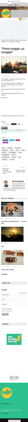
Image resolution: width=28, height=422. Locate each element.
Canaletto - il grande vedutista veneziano (20, 171)
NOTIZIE (7, 40)
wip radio (12, 159)
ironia (17, 150)
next (16, 377)
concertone (17, 147)
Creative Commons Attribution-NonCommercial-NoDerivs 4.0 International (14, 131)
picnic (23, 150)
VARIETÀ (4, 41)
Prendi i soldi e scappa (7, 269)
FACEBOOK (5, 324)
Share (5, 140)
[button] (6, 13)
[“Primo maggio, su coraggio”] (14, 64)
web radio (4, 159)
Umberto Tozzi (5, 157)
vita (19, 157)
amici (3, 147)
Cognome (4, 304)
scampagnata (5, 154)
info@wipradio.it (5, 413)
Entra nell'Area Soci (6, 403)
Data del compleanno (7, 309)
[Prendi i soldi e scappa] (12, 257)
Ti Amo (13, 154)
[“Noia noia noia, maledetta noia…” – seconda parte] (12, 209)
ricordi (20, 152)
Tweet (12, 140)
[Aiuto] (12, 234)
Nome (3, 299)
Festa (12, 150)
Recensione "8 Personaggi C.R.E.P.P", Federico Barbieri (7, 171)
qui (24, 115)
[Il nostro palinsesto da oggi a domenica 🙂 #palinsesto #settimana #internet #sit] (14, 360)
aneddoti (10, 147)
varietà (14, 157)
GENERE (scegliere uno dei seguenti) (18, 40)
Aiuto (2, 246)
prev (12, 377)
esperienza (5, 150)
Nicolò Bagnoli (10, 129)
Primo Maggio (12, 152)
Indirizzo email (6, 294)
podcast (4, 152)
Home (2, 40)
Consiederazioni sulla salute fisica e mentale (12, 3)
